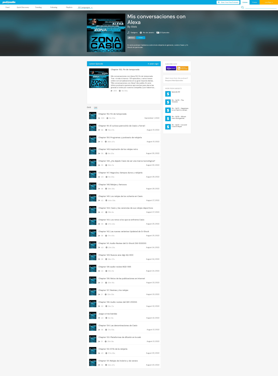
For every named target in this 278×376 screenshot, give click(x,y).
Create (254, 2)
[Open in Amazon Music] (171, 68)
